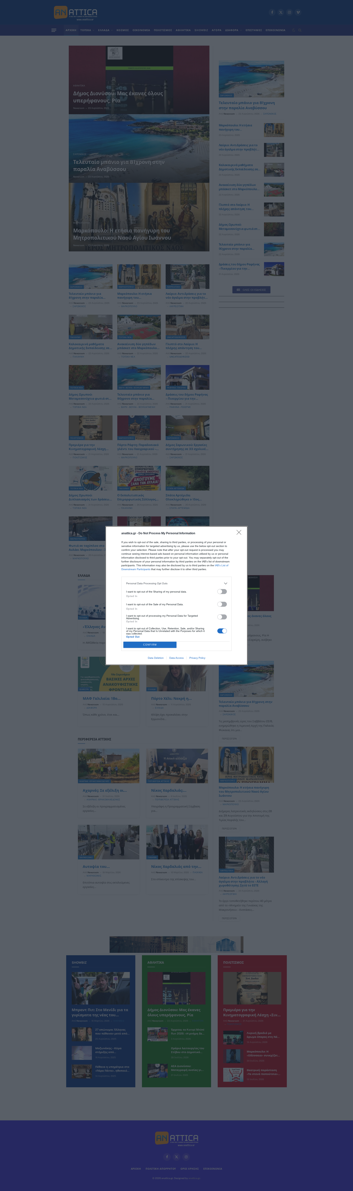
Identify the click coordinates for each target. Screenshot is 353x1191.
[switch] (222, 591)
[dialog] (176, 595)
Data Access (176, 657)
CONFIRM (150, 644)
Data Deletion (156, 657)
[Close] (240, 533)
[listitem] (176, 583)
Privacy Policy (197, 657)
